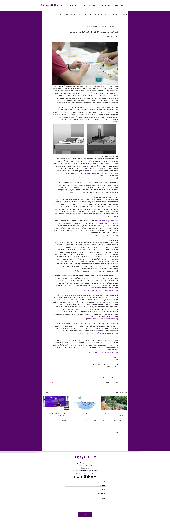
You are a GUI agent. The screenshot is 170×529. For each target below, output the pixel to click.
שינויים (79, 14)
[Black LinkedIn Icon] (91, 476)
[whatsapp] (41, 5)
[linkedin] (55, 5)
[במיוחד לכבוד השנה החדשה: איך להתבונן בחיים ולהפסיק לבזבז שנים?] (114, 403)
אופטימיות (115, 14)
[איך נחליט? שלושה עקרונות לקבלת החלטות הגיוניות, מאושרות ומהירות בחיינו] (56, 403)
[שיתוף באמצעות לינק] (104, 377)
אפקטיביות (106, 371)
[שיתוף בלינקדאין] (108, 377)
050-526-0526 (92, 473)
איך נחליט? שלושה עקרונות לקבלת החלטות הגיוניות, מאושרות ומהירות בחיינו (58, 414)
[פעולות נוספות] (53, 27)
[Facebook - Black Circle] (85, 476)
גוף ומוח (100, 371)
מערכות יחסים (98, 14)
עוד (60, 14)
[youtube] (49, 5)
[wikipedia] (57, 5)
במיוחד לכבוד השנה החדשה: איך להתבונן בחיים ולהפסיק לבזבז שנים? (114, 414)
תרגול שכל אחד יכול (70, 14)
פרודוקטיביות (88, 14)
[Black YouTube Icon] (95, 476)
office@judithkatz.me (79, 473)
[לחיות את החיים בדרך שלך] (85, 403)
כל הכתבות (124, 14)
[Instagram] (88, 476)
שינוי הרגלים (114, 371)
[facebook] (44, 5)
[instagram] (47, 5)
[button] (45, 14)
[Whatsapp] (78, 476)
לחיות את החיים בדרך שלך (91, 413)
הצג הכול (45, 392)
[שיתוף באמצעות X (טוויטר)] (112, 377)
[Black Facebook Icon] (81, 476)
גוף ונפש (107, 14)
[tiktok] (52, 5)
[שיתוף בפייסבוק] (117, 377)
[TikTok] (75, 476)
